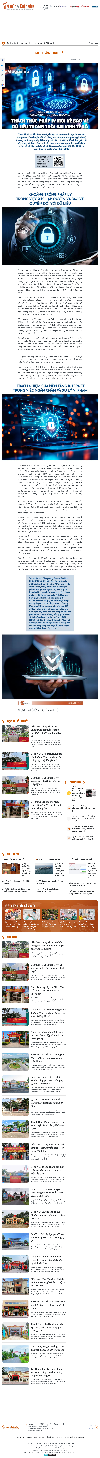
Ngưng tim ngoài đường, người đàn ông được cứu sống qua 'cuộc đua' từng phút (31, 925)
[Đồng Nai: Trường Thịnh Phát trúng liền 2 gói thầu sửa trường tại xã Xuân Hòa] (15, 1264)
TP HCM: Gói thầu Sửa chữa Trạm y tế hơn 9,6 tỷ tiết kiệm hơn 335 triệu (48, 1305)
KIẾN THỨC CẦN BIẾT (23, 906)
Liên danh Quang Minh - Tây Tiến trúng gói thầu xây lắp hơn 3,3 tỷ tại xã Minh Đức (48, 1147)
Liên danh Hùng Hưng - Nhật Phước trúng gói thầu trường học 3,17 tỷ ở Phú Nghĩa (47, 1080)
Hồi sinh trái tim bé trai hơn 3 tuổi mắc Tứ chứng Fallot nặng (86, 924)
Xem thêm (56, 43)
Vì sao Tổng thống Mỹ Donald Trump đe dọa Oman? (47, 890)
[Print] (2, 75)
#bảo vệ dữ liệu (27, 710)
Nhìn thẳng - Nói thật (50, 52)
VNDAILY (74, 6)
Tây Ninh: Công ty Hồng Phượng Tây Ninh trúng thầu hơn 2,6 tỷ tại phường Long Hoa (47, 1372)
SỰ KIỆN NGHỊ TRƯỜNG (15, 859)
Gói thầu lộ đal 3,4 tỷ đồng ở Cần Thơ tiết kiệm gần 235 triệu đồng (47, 1348)
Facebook (91, 1427)
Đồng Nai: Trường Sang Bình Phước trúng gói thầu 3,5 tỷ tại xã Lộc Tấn (48, 1215)
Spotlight (81, 1437)
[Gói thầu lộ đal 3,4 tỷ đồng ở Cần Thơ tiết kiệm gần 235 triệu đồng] (15, 1354)
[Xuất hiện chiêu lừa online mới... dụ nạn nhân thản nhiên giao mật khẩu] (77, 868)
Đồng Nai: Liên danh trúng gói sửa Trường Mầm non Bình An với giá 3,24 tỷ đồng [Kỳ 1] (46, 757)
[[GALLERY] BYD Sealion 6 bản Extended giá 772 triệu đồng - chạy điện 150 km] (91, 793)
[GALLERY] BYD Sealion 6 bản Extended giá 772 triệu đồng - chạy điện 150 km (78, 794)
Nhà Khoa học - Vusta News (23, 43)
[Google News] (2, 84)
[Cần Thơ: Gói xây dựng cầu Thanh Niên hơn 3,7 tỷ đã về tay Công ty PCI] (15, 1241)
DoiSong (85, 6)
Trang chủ (3, 43)
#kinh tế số (39, 710)
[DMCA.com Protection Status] (50, 1455)
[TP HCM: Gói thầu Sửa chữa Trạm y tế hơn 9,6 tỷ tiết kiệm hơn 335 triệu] (15, 1309)
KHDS (63, 6)
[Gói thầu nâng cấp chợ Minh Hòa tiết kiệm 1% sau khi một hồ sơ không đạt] (15, 809)
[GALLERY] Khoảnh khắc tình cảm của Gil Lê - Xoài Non (83, 838)
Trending (10, 43)
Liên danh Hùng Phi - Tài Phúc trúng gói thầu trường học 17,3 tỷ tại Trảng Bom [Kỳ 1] (46, 731)
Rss (96, 1427)
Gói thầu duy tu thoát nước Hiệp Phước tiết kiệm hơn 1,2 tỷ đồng (47, 1102)
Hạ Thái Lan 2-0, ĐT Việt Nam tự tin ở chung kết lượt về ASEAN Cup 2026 (83, 829)
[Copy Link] (2, 79)
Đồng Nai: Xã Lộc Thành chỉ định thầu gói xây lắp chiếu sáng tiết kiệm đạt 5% (47, 1170)
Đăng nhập (94, 43)
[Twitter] (2, 70)
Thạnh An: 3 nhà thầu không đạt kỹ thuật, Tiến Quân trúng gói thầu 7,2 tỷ (47, 1327)
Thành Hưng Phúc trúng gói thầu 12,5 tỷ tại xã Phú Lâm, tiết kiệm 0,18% (47, 1125)
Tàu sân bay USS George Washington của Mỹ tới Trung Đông (59, 869)
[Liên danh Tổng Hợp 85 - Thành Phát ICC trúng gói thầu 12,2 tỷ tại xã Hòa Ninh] (15, 1286)
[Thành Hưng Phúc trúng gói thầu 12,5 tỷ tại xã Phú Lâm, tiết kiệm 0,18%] (15, 1129)
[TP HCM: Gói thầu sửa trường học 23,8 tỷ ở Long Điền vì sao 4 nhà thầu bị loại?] (15, 1062)
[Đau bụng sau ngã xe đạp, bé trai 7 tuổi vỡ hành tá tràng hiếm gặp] (68, 914)
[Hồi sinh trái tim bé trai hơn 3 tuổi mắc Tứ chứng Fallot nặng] (87, 914)
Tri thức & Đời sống (70, 1437)
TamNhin (95, 6)
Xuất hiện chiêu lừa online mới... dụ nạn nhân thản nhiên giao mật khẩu (92, 871)
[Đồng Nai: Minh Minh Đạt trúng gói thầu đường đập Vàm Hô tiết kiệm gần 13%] (15, 1039)
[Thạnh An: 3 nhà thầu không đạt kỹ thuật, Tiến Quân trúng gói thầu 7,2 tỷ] (15, 1331)
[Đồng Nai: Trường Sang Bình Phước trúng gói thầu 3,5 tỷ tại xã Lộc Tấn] (15, 1219)
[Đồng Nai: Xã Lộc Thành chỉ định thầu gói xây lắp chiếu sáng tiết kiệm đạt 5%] (15, 1174)
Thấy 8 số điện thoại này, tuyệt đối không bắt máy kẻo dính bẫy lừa (81, 892)
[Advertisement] (50, 26)
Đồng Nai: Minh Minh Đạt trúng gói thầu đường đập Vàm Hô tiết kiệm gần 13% (47, 1035)
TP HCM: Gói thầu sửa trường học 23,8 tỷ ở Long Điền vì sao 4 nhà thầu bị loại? (48, 1058)
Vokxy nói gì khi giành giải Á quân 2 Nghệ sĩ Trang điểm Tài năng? (83, 818)
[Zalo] (2, 65)
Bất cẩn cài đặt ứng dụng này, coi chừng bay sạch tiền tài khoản (83, 885)
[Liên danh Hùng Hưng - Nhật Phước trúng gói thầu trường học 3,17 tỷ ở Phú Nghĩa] (15, 1084)
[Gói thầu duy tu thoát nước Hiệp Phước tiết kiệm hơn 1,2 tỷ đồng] (15, 1107)
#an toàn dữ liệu (51, 710)
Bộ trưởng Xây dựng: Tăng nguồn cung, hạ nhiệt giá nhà (26, 869)
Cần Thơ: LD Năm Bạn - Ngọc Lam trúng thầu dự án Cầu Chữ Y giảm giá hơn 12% (47, 1192)
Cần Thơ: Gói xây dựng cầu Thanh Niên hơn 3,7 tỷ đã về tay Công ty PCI (48, 1237)
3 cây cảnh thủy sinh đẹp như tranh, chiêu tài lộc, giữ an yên (83, 808)
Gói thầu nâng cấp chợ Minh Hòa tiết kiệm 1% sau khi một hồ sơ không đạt (46, 805)
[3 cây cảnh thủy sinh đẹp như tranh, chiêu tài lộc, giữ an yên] (50, 914)
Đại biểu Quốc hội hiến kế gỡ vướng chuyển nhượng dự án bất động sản (16, 890)
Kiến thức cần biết (39, 43)
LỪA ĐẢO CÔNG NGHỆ (81, 859)
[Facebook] (2, 60)
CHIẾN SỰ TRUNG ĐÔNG (49, 859)
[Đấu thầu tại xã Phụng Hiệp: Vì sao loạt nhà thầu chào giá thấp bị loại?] (15, 785)
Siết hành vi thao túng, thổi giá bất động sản (16, 882)
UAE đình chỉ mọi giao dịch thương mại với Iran (49, 882)
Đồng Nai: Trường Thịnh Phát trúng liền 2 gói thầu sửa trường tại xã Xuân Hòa (47, 1260)
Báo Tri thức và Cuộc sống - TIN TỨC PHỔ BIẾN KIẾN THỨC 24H (18, 6)
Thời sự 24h (50, 43)
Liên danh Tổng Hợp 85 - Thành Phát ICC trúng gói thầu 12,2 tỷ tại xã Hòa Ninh (48, 1282)
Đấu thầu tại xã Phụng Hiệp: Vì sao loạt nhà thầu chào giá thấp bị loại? (45, 781)
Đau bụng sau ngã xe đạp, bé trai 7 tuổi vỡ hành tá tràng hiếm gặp (68, 925)
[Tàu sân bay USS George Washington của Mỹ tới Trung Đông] (44, 868)
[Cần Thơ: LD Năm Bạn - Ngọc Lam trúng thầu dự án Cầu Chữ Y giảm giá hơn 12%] (15, 1196)
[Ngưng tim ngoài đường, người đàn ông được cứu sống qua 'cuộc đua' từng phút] (31, 914)
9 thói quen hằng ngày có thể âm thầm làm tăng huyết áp (12, 924)
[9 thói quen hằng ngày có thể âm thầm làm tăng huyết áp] (13, 914)
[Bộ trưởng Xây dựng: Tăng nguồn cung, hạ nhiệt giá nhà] (11, 868)
